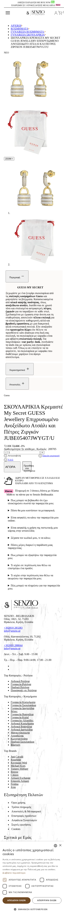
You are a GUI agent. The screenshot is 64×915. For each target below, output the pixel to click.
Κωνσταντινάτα (19, 738)
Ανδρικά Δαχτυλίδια (22, 729)
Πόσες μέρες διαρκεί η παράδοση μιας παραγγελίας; (30, 546)
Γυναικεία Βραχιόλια (22, 714)
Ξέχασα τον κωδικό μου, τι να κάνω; (31, 537)
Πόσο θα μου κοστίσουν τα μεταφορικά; (33, 510)
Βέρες (14, 711)
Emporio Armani (20, 781)
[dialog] (32, 878)
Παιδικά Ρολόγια (20, 687)
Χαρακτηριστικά (17, 370)
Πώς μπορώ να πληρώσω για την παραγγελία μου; (34, 587)
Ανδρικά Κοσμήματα (22, 723)
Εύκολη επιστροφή (51, 455)
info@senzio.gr (12, 630)
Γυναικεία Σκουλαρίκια (28, 34)
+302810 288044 (13, 645)
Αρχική (16, 25)
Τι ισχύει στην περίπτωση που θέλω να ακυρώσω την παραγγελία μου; (30, 577)
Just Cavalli (17, 756)
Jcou (13, 787)
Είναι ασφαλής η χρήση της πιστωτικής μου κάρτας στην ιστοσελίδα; (33, 529)
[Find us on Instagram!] (12, 669)
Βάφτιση (15, 744)
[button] (32, 909)
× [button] (60, 845)
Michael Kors (18, 765)
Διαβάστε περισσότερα (14, 872)
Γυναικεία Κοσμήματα (28, 31)
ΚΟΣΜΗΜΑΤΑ (19, 28)
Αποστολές (15, 384)
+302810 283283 (13, 627)
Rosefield (16, 759)
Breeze (14, 771)
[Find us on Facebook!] (12, 666)
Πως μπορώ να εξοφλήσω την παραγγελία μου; (32, 557)
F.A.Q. (10, 459)
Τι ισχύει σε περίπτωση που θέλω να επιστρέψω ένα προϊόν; (29, 567)
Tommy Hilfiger (19, 768)
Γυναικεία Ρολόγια (21, 684)
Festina (14, 784)
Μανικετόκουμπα (20, 732)
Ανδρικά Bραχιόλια (21, 726)
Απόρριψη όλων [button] (46, 900)
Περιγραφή (15, 277)
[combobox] (55, 845)
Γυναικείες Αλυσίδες (22, 720)
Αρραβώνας (17, 735)
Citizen (14, 774)
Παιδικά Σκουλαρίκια (22, 741)
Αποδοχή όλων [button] (16, 900)
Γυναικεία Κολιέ (20, 717)
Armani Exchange (20, 778)
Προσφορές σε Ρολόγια (24, 690)
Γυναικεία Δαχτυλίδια (22, 708)
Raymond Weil (19, 762)
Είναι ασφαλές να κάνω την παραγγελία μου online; (33, 519)
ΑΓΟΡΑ (10, 467)
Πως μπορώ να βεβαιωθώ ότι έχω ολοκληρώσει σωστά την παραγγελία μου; (31, 502)
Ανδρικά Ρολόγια (20, 681)
